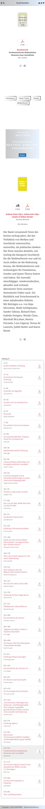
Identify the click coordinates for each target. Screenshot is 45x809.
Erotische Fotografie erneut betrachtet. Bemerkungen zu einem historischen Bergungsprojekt (17, 478)
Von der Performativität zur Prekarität (14, 782)
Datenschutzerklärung (31, 807)
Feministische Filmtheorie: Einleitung (13, 378)
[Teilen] (24, 66)
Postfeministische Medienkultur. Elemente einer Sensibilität (15, 752)
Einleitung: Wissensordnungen (15, 657)
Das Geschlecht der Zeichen (14, 618)
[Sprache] (41, 3)
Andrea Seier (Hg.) (31, 214)
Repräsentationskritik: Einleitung (16, 450)
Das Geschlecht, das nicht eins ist (16, 668)
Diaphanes (22, 3)
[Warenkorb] (43, 3)
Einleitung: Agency (10, 723)
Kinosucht (7, 414)
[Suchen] (3, 3)
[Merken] (20, 66)
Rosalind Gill (22, 50)
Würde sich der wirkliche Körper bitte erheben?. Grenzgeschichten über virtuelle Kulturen (16, 542)
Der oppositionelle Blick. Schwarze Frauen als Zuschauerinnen (16, 438)
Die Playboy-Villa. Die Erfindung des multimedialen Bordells (17, 644)
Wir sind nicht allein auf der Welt (16, 583)
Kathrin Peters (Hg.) (14, 214)
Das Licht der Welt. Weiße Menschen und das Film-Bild (17, 504)
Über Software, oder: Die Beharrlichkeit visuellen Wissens (15, 571)
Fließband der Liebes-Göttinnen (15, 606)
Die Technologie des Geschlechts (16, 691)
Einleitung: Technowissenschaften (16, 528)
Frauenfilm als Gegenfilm (13, 391)
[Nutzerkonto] (39, 3)
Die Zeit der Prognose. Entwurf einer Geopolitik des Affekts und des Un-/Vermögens (17, 767)
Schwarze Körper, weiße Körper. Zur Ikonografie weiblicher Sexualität (17, 463)
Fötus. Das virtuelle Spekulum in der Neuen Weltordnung (17, 557)
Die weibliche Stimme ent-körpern (16, 425)
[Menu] (1, 3)
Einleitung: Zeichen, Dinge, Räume (16, 595)
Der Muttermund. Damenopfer (15, 679)
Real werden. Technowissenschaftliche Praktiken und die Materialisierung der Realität (17, 737)
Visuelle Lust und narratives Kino (16, 402)
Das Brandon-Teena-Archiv (13, 517)
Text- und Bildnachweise (12, 794)
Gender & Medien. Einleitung (14, 365)
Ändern (22, 155)
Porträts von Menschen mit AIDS (16, 492)
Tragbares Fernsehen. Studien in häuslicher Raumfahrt (15, 630)
